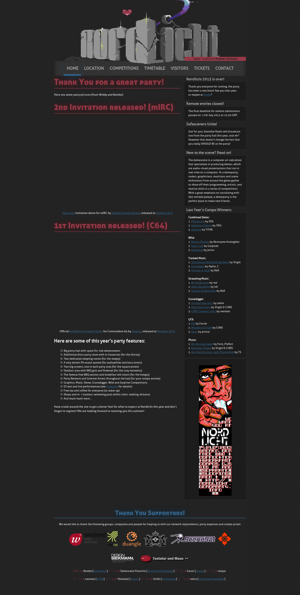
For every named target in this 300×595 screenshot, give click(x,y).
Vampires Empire (201, 225)
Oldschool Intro (200, 307)
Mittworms (197, 221)
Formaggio (197, 266)
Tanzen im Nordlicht (203, 291)
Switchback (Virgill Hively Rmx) (210, 262)
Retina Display (200, 242)
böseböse (197, 250)
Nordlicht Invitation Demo (86, 331)
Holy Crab (197, 246)
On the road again (202, 344)
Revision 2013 (166, 331)
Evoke (207, 94)
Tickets (202, 68)
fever (194, 331)
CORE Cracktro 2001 (203, 311)
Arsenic (136, 331)
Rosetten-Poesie (201, 348)
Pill (193, 323)
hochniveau (169, 579)
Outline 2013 (164, 213)
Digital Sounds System (125, 213)
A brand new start (202, 303)
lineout (200, 571)
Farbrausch (100, 571)
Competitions (124, 68)
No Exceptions (200, 282)
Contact (224, 68)
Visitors (179, 68)
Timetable (154, 68)
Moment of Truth (201, 327)
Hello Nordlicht (200, 287)
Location (94, 68)
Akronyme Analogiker (160, 571)
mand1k (196, 229)
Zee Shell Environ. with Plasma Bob (212, 352)
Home (72, 68)
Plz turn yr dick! (200, 270)
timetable (112, 386)
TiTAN (100, 579)
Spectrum (68, 213)
